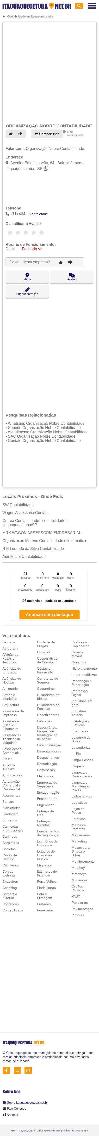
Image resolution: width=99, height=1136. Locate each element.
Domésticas (46, 770)
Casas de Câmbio (9, 857)
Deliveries (44, 721)
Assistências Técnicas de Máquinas (11, 739)
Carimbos (9, 836)
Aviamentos (11, 795)
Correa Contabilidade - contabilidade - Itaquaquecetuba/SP (35, 523)
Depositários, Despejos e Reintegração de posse (47, 733)
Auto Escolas (12, 775)
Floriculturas (46, 888)
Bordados (9, 820)
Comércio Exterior (9, 896)
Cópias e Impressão (45, 670)
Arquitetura (10, 705)
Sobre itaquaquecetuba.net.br (27, 1102)
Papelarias (80, 902)
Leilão (76, 754)
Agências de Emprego (11, 670)
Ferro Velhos (46, 881)
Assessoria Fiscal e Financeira (10, 725)
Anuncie (12, 1115)
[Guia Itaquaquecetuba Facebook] (8, 1070)
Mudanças (79, 880)
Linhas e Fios (82, 796)
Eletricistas (45, 776)
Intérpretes (80, 731)
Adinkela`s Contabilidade (24, 556)
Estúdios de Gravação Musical (46, 855)
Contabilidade (12, 910)
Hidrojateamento (84, 668)
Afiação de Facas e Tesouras (10, 658)
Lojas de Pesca (78, 810)
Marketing (79, 841)
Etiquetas (44, 865)
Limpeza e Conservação (82, 774)
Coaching (9, 888)
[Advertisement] (49, 72)
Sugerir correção (27, 294)
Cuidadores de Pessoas (48, 707)
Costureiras (46, 688)
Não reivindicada (75, 133)
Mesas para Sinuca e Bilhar (81, 851)
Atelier (7, 759)
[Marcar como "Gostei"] (11, 134)
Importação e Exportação (82, 683)
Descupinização (49, 745)
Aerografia (10, 648)
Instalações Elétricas (80, 723)
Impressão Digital (80, 693)
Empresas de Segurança (47, 784)
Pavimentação (82, 909)
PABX (76, 896)
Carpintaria (10, 843)
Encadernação (48, 792)
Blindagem (10, 814)
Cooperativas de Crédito (47, 660)
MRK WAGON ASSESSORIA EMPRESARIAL (41, 533)
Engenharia (46, 805)
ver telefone (39, 214)
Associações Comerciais (11, 751)
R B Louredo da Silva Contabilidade (33, 549)
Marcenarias (81, 835)
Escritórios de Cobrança (47, 843)
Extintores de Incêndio (47, 873)
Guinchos (79, 662)
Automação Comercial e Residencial (11, 785)
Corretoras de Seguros (47, 680)
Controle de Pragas (46, 644)
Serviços (8, 642)
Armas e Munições (9, 697)
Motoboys (79, 874)
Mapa (27, 279)
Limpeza (78, 766)
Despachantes (48, 757)
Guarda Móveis (77, 654)
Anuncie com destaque (49, 614)
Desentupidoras (49, 751)
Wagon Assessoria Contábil (26, 513)
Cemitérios (10, 865)
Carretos (9, 849)
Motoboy (78, 868)
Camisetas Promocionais (12, 828)
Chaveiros (10, 881)
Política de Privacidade (75, 1130)
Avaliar (71, 279)
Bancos (8, 801)
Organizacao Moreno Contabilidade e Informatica (44, 541)
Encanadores (47, 799)
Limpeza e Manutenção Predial (81, 786)
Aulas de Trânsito (9, 767)
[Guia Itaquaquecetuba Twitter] (19, 1070)
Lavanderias (81, 747)
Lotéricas (79, 819)
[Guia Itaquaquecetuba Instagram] (29, 1070)
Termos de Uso (52, 1130)
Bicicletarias (11, 808)
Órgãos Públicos (78, 888)
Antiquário (10, 688)
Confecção (10, 904)
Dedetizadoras (48, 715)
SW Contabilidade (18, 505)
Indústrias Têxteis (79, 713)
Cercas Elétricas (8, 873)
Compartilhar (48, 134)
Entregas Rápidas (44, 823)
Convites (43, 652)
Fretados (44, 904)
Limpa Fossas (82, 760)
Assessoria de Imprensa (13, 713)
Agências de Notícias (11, 680)
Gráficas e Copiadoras (80, 644)
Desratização (47, 764)
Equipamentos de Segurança (48, 833)
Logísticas (79, 802)
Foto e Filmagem (44, 896)
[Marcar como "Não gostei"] (21, 134)
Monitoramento (83, 861)
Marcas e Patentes (79, 827)
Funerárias (45, 910)
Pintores (78, 915)
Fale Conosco (16, 1108)
